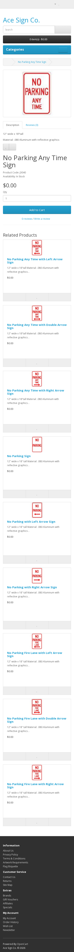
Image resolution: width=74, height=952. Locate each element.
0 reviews (27, 218)
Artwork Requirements (15, 862)
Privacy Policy (10, 854)
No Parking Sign (19, 456)
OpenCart (22, 944)
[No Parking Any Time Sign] (37, 93)
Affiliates (8, 903)
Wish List (8, 926)
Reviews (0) (32, 125)
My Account (9, 918)
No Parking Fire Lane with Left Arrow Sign (34, 654)
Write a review (42, 218)
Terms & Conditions (14, 858)
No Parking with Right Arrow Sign (32, 587)
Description (12, 125)
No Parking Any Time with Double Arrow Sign (37, 326)
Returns (7, 881)
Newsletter (9, 930)
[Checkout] (68, 4)
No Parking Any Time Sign (32, 62)
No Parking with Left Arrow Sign (31, 521)
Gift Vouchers (10, 899)
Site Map (7, 885)
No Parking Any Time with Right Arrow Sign (35, 392)
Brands (7, 895)
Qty (5, 192)
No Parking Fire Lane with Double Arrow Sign (36, 720)
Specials (7, 907)
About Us (8, 850)
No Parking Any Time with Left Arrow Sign (35, 260)
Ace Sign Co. (21, 20)
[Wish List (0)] (59, 4)
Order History (11, 922)
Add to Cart (37, 210)
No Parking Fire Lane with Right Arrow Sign (35, 785)
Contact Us (9, 877)
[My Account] (53, 4)
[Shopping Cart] (63, 4)
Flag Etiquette (10, 866)
